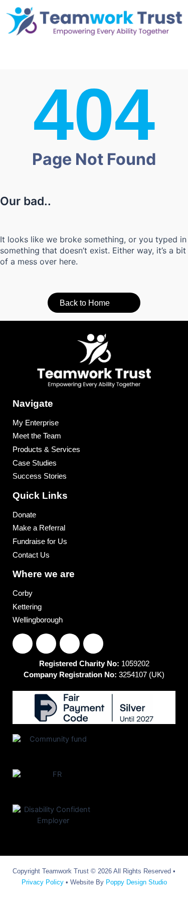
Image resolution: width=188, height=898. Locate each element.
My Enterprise (36, 423)
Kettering (27, 607)
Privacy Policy (43, 882)
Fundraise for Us (40, 542)
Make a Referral (39, 528)
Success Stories (40, 477)
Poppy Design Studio (136, 882)
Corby (23, 594)
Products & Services (46, 450)
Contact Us (31, 556)
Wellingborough (38, 620)
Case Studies (35, 464)
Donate (24, 515)
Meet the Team (37, 436)
